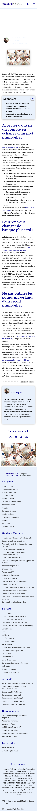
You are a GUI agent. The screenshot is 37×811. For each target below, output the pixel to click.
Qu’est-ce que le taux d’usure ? (13, 701)
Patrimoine (6, 523)
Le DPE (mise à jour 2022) (11, 727)
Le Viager (5, 635)
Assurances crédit (20, 15)
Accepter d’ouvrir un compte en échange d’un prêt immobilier (17, 105)
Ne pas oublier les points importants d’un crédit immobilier (19, 115)
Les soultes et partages (10, 517)
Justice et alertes (8, 514)
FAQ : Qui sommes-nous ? (11, 801)
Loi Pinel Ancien (8, 638)
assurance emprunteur (10, 147)
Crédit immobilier (8, 486)
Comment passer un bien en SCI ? (14, 620)
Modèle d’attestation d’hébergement (15, 733)
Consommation (7, 496)
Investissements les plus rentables (14, 591)
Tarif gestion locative (9, 736)
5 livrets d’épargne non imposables (14, 581)
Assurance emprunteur (10, 566)
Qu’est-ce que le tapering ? (11, 695)
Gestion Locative (8, 527)
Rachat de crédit (8, 499)
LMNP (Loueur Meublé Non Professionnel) (17, 626)
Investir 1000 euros (9, 584)
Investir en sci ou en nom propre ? (14, 594)
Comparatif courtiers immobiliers (14, 602)
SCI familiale (6, 613)
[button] (28, 4)
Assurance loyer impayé (10, 721)
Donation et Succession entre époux (15, 663)
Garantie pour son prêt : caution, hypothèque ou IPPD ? (18, 562)
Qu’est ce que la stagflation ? (12, 698)
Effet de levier (7, 569)
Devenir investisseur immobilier (13, 541)
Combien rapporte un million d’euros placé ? (18, 588)
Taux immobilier (8, 748)
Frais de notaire (7, 657)
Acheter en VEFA (8, 572)
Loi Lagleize (6, 654)
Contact (5, 803)
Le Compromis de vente (10, 575)
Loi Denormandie (8, 641)
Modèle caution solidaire (11, 730)
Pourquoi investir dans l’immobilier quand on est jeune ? (18, 545)
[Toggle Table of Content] (31, 99)
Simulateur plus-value (10, 751)
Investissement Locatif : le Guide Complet (17, 538)
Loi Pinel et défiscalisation (11, 502)
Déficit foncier (7, 629)
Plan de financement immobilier (13, 549)
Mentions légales (27, 801)
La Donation (6, 666)
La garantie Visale (8, 724)
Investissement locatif (10, 489)
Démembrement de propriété (12, 651)
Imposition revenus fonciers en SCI (14, 616)
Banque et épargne (9, 511)
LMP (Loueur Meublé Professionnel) (15, 623)
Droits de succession (9, 660)
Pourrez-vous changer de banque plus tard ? (18, 110)
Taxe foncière (7, 644)
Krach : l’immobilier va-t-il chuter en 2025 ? (17, 684)
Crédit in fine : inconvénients (12, 558)
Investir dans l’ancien (9, 578)
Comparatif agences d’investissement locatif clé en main (18, 598)
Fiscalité (5, 508)
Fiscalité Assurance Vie (10, 672)
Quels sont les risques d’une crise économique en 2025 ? (14, 688)
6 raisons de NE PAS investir (12, 692)
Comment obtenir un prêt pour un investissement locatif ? (14, 553)
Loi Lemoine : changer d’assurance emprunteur (14, 717)
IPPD (4, 632)
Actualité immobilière (9, 492)
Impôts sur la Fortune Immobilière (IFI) (16, 647)
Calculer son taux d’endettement (13, 704)
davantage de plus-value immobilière (15, 360)
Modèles (5, 520)
